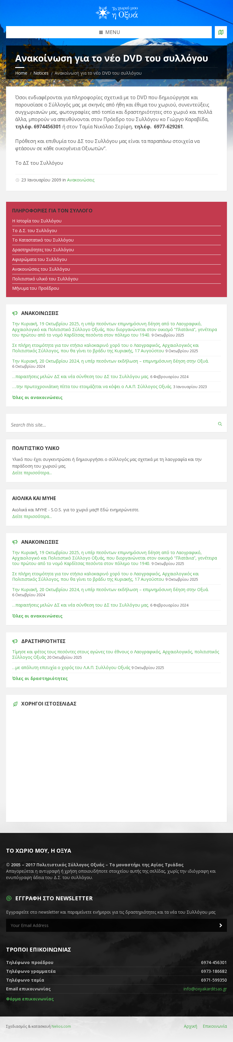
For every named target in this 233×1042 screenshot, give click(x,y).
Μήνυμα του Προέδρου (35, 288)
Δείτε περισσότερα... (32, 472)
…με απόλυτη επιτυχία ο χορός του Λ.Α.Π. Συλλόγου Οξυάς (71, 667)
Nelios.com (61, 1026)
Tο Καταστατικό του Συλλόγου (43, 240)
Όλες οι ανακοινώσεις (37, 397)
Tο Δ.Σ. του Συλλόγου (34, 230)
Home (21, 73)
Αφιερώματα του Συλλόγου (39, 259)
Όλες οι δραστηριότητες (40, 678)
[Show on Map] (221, 32)
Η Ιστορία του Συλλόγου (37, 221)
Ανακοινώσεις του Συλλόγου (41, 269)
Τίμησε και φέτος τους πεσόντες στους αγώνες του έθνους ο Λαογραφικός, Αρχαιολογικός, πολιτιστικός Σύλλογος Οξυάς (115, 654)
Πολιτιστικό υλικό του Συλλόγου (45, 279)
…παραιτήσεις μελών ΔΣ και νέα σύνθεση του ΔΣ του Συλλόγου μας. (80, 376)
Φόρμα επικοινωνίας (30, 999)
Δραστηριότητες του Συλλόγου (43, 249)
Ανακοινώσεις (80, 180)
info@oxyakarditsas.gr (205, 989)
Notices (41, 73)
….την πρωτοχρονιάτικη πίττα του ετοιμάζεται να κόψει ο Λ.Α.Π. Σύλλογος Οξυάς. (92, 386)
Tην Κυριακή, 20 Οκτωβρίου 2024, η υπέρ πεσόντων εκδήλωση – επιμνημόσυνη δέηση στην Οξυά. (110, 361)
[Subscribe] (220, 925)
